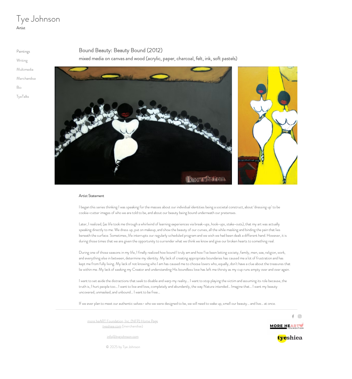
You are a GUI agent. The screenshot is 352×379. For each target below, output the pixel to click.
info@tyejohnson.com (123, 336)
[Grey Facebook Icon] (293, 316)
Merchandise (26, 78)
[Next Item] (288, 125)
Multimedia (24, 69)
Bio (18, 87)
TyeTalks (22, 96)
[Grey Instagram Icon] (299, 316)
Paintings (23, 51)
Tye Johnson (38, 18)
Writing (22, 60)
